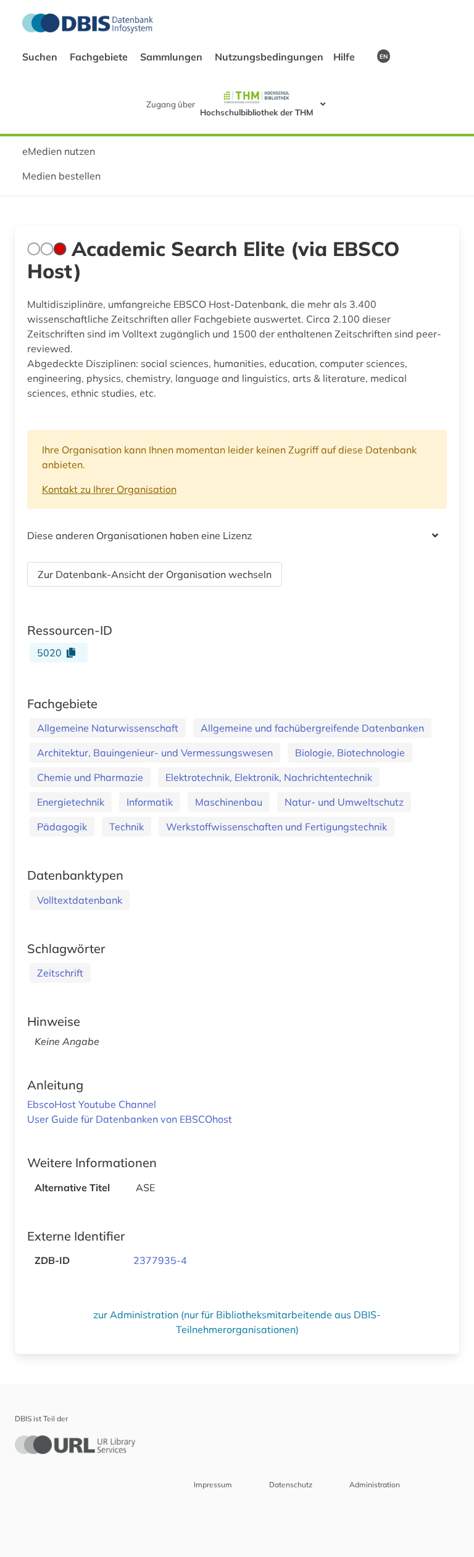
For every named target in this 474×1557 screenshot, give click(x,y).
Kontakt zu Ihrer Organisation (109, 489)
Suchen (41, 57)
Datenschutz (290, 1484)
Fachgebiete (100, 57)
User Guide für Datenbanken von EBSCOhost (129, 1119)
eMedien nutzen (58, 151)
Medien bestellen (61, 176)
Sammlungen (172, 57)
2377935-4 (160, 1260)
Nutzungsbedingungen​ (269, 57)
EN (384, 56)
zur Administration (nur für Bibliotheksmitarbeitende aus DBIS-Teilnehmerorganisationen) (237, 1322)
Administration (374, 1484)
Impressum (213, 1484)
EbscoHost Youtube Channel (91, 1104)
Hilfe (345, 57)
